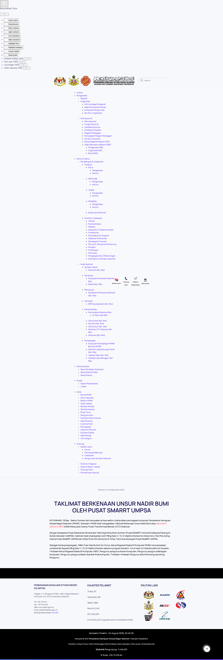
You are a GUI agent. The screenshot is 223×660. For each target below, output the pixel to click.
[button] (207, 649)
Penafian (72, 644)
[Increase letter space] (28, 68)
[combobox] (153, 80)
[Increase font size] (24, 62)
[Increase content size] (29, 58)
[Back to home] (94, 80)
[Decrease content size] (25, 58)
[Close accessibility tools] (7, 14)
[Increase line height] (25, 65)
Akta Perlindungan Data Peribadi (102, 644)
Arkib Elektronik (148, 644)
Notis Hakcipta (123, 644)
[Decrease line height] (21, 65)
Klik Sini (55, 612)
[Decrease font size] (20, 62)
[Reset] (2, 14)
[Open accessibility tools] (4, 3)
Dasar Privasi (82, 644)
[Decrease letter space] (24, 68)
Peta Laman (136, 644)
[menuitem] (80, 92)
